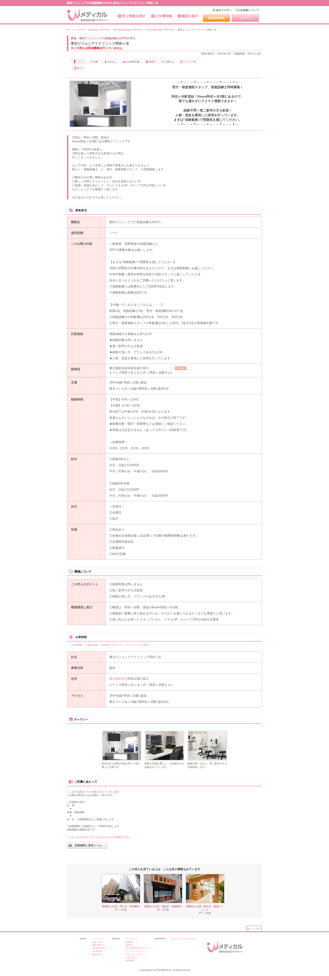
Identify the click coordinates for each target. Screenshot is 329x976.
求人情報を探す (134, 16)
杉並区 (123, 678)
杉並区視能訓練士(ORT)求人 (160, 29)
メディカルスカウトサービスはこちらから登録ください (100, 836)
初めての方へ (224, 10)
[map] (181, 368)
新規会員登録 (216, 17)
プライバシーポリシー (135, 951)
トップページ (98, 939)
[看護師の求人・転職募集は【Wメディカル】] (87, 15)
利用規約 (130, 942)
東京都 (113, 678)
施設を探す (190, 16)
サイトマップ (131, 939)
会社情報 (77, 645)
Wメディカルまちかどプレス (184, 939)
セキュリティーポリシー (136, 954)
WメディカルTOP (76, 29)
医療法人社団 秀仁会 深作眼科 (120, 906)
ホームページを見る (138, 645)
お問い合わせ (131, 957)
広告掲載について (248, 10)
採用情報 (130, 960)
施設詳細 (92, 645)
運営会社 (130, 945)
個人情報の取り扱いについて (138, 948)
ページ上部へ (255, 929)
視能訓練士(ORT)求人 (99, 29)
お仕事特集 (163, 16)
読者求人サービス (111, 645)
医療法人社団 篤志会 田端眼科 (162, 906)
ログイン (245, 17)
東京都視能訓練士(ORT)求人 (128, 29)
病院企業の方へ (99, 945)
